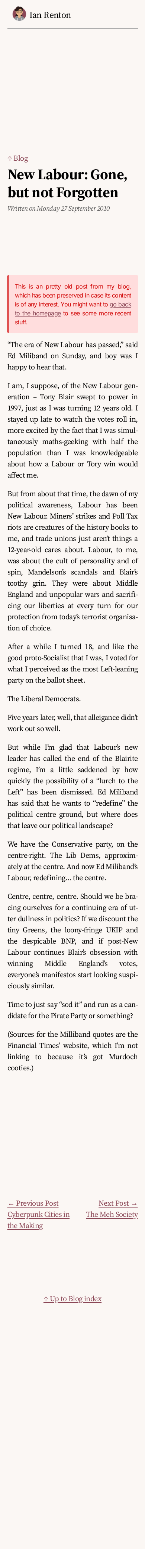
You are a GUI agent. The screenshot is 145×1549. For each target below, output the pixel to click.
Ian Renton (50, 15)
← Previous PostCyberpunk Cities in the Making (38, 1214)
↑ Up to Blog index (73, 1298)
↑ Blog (17, 158)
